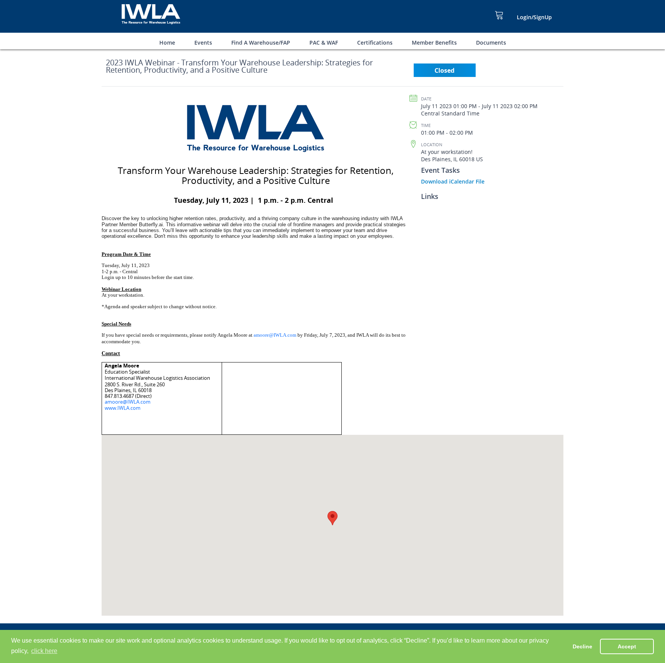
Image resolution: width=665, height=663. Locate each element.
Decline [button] (582, 646)
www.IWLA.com (122, 407)
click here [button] (44, 651)
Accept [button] (627, 646)
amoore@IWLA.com (275, 335)
